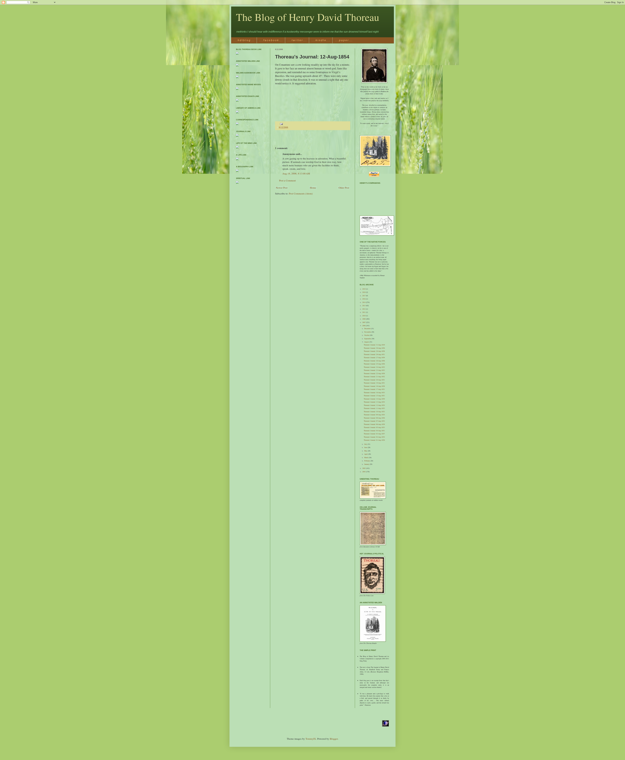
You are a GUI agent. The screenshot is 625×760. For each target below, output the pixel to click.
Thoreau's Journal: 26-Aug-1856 (374, 361)
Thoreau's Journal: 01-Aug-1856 (374, 440)
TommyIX (311, 738)
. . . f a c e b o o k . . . (270, 40)
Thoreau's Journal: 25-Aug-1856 (374, 364)
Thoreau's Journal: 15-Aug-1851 (374, 395)
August (366, 342)
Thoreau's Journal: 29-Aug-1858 (374, 351)
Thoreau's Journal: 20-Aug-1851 (374, 380)
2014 (364, 302)
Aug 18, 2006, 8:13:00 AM (296, 173)
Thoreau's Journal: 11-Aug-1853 (374, 408)
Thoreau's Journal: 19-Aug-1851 (374, 383)
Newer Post (281, 187)
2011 (364, 312)
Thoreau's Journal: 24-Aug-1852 (374, 367)
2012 (364, 309)
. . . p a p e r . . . (343, 40)
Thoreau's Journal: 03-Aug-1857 (374, 434)
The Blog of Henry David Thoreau (307, 17)
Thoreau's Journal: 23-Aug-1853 (374, 370)
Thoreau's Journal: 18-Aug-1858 (374, 386)
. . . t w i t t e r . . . (297, 40)
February (367, 461)
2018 (364, 292)
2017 (364, 295)
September (368, 338)
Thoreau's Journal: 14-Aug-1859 (374, 399)
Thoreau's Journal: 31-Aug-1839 (374, 345)
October (367, 335)
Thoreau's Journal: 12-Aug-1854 (374, 405)
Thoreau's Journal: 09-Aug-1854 (374, 414)
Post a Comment (287, 180)
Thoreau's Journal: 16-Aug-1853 (374, 392)
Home (313, 187)
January (367, 464)
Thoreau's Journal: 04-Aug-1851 (374, 430)
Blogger (334, 738)
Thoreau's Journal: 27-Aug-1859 (374, 357)
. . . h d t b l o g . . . (244, 40)
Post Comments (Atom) (301, 193)
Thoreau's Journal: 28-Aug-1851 (374, 354)
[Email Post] (281, 123)
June (366, 447)
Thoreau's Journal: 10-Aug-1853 (374, 411)
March (366, 457)
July (366, 444)
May (366, 451)
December (367, 328)
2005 (364, 468)
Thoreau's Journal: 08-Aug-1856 (374, 418)
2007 (364, 322)
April (366, 454)
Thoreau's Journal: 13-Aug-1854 (374, 402)
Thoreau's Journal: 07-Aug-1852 (374, 421)
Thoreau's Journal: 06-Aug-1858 (374, 424)
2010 (364, 315)
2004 (364, 471)
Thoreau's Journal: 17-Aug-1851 (374, 389)
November (367, 332)
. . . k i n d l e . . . (321, 40)
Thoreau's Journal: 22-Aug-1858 (374, 373)
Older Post (344, 187)
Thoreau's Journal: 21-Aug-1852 (374, 376)
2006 (364, 325)
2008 (364, 319)
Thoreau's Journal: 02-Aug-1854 (374, 437)
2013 (364, 305)
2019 (364, 289)
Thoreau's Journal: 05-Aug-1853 (374, 427)
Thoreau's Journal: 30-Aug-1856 (374, 348)
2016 (364, 299)
